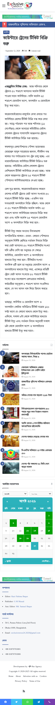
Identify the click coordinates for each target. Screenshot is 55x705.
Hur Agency (37, 666)
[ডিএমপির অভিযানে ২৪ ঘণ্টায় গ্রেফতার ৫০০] (10, 454)
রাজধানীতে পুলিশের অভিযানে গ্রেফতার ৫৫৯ (30, 24)
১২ (27, 530)
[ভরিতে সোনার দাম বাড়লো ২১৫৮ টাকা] (10, 399)
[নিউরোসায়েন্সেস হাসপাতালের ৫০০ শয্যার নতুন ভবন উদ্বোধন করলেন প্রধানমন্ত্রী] (10, 413)
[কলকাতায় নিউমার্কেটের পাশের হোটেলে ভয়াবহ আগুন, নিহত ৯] (10, 358)
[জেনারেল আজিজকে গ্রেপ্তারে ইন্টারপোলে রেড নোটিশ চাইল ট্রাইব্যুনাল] (10, 371)
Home (11, 676)
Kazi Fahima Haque (19, 596)
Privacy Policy (21, 681)
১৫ (49, 530)
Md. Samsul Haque (24, 606)
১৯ (27, 538)
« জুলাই (8, 561)
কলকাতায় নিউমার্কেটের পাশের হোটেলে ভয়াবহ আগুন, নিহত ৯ (37, 355)
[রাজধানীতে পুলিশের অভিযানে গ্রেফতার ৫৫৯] (10, 386)
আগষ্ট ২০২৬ (27, 501)
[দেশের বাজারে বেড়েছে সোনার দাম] (10, 441)
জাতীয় (6, 32)
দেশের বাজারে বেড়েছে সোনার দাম (35, 436)
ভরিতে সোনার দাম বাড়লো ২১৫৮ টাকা (37, 395)
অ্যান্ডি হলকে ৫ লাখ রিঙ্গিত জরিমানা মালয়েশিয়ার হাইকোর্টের (36, 425)
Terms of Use (34, 681)
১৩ (35, 530)
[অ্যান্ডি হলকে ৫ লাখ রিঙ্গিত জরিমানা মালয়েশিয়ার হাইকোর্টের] (10, 427)
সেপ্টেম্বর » (46, 561)
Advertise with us (30, 676)
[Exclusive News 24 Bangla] (20, 5)
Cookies (43, 676)
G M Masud (19, 601)
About (18, 676)
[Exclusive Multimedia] (27, 16)
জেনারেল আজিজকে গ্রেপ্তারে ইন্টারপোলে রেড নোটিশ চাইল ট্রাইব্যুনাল (33, 370)
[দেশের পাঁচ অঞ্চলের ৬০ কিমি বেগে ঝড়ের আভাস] (10, 468)
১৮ (20, 538)
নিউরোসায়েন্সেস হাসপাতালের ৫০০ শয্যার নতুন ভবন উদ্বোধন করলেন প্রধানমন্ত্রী (35, 411)
